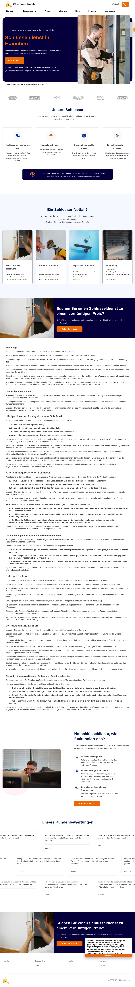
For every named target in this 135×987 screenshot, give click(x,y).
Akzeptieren (109, 956)
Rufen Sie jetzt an (15, 61)
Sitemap (102, 965)
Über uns (63, 11)
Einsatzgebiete (29, 11)
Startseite (10, 11)
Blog (77, 11)
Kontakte (92, 11)
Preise (47, 11)
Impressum (110, 11)
